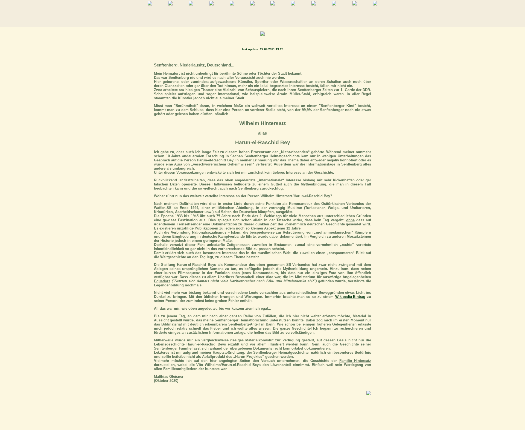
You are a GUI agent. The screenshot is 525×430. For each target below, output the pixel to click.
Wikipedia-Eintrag (350, 297)
